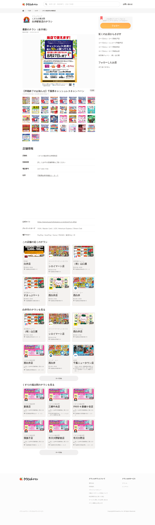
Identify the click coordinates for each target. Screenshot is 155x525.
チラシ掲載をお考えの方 (96, 503)
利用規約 (91, 486)
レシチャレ (125, 486)
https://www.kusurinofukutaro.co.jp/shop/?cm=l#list (57, 222)
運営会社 (91, 483)
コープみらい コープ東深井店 (109, 47)
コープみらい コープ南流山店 (109, 51)
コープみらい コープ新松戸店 (109, 38)
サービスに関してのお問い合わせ (98, 500)
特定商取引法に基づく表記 (96, 496)
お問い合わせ (128, 4)
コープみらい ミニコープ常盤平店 (110, 43)
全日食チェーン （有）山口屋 (109, 55)
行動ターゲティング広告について (98, 493)
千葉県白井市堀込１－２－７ (47, 175)
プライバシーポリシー (95, 490)
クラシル (124, 483)
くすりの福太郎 (38, 18)
